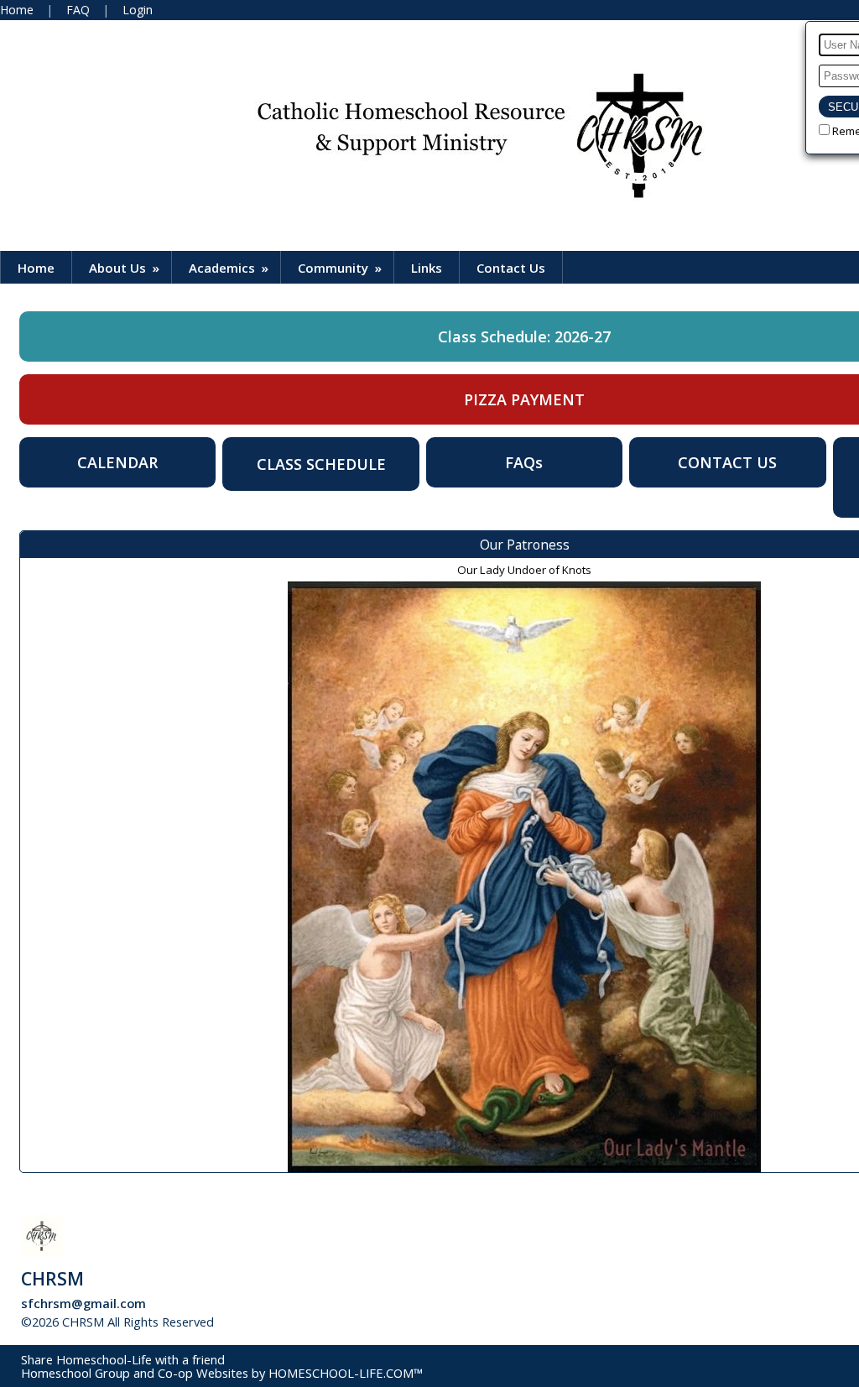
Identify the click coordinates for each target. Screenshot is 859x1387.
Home (36, 267)
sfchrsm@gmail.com (83, 1303)
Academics (230, 267)
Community (341, 267)
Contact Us (510, 267)
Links (426, 267)
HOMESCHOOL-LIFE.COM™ (345, 1372)
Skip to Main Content (288, 1321)
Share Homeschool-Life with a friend (123, 1359)
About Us (126, 267)
